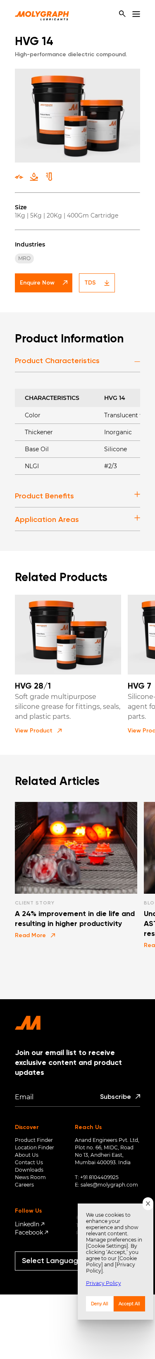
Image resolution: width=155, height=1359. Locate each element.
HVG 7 (139, 686)
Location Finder (34, 1147)
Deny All (99, 1303)
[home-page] (42, 14)
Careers (24, 1185)
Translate (60, 1274)
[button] (38, 731)
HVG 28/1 (33, 686)
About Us (26, 1155)
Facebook (29, 1232)
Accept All (129, 1303)
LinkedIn (27, 1224)
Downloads (29, 1170)
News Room (30, 1177)
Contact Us (29, 1162)
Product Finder (34, 1140)
